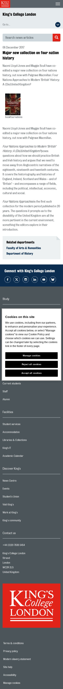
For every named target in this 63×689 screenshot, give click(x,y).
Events (19, 489)
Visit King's (21, 505)
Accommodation (24, 433)
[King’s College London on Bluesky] (53, 279)
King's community (25, 521)
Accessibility (20, 675)
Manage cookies (22, 683)
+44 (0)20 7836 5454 (14, 545)
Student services (24, 425)
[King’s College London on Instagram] (25, 279)
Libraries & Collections (27, 441)
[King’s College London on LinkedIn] (35, 279)
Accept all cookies (31, 373)
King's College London (19, 14)
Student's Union (24, 497)
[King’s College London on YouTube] (44, 279)
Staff (18, 392)
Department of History (19, 253)
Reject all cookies (31, 364)
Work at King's (23, 513)
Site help (19, 667)
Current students (25, 384)
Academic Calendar (26, 457)
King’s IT (20, 449)
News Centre (22, 481)
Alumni (19, 400)
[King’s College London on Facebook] (7, 279)
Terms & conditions (24, 643)
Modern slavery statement (28, 659)
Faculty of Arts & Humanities (23, 248)
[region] (32, 344)
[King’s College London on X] (16, 279)
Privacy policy (21, 651)
